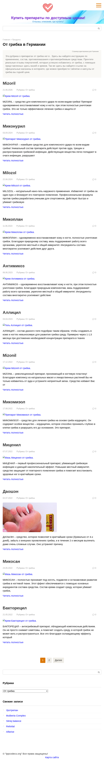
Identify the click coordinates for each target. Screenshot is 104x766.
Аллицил (12, 312)
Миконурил (14, 126)
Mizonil (9, 355)
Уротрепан (12, 710)
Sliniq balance (13, 721)
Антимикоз (14, 266)
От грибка (30, 90)
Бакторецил (15, 608)
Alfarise (10, 731)
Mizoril (9, 83)
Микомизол (14, 402)
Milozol (9, 173)
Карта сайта (52, 757)
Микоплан (13, 219)
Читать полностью (13, 114)
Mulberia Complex (16, 715)
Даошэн (10, 491)
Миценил (12, 445)
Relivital (10, 726)
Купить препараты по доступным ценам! (48, 18)
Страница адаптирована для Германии (85, 51)
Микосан (11, 561)
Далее (58, 660)
